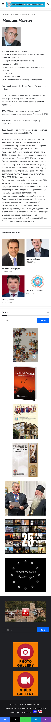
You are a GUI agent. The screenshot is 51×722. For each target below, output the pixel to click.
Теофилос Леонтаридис (11, 268)
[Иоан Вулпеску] (13, 286)
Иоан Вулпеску (8, 299)
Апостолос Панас (33, 259)
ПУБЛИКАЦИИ (14, 713)
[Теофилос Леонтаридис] (13, 252)
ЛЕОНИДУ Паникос (34, 290)
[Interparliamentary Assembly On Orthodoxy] (25, 4)
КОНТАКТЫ (26, 713)
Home (6, 14)
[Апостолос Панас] (37, 248)
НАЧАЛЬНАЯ (10, 708)
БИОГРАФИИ (30, 14)
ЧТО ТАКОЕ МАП (17, 14)
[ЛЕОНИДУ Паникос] (37, 281)
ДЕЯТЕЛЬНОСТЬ (39, 708)
